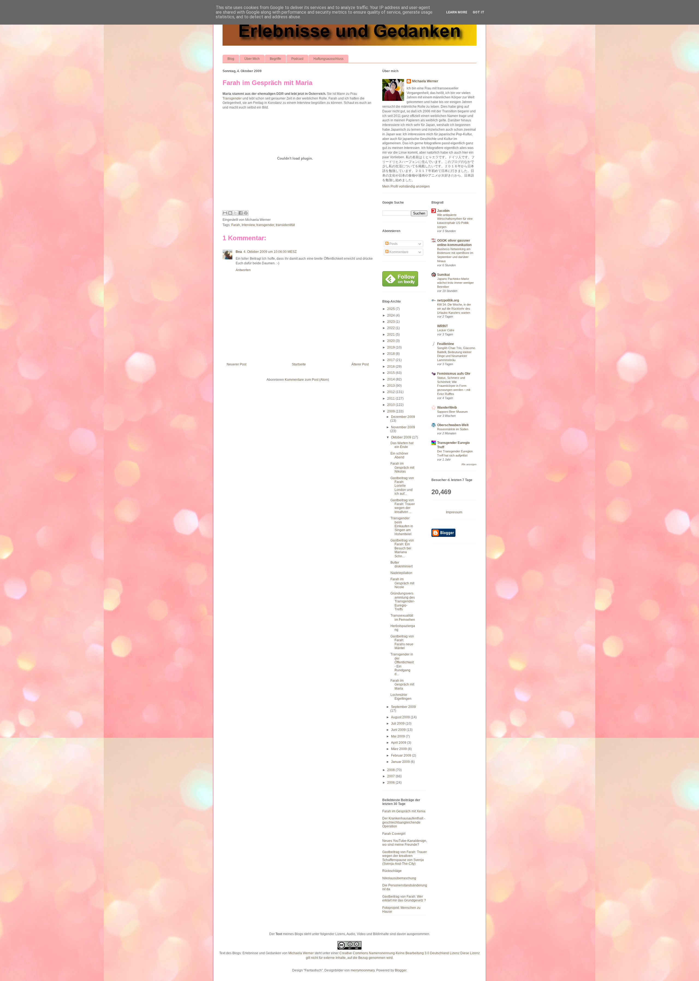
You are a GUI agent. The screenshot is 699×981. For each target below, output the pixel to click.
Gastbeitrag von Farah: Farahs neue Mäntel (402, 642)
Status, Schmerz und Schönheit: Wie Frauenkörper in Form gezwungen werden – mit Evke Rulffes (453, 386)
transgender (265, 225)
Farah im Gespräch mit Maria (267, 82)
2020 (391, 341)
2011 (391, 398)
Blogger (400, 970)
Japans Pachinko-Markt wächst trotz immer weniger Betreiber (455, 283)
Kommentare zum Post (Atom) (307, 380)
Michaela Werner (425, 81)
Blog (230, 59)
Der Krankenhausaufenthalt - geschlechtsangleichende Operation (403, 822)
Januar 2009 (401, 762)
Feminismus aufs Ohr (453, 374)
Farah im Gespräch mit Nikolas (402, 467)
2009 (391, 411)
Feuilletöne (445, 344)
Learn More (456, 12)
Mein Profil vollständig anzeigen (406, 186)
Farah (235, 225)
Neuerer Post (236, 364)
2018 (391, 354)
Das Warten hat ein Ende (401, 445)
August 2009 (401, 717)
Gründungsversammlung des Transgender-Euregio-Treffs (402, 601)
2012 (391, 392)
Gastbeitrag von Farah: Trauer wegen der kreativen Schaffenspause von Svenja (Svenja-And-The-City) (404, 858)
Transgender (232, 98)
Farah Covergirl (393, 834)
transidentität (285, 225)
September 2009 (403, 707)
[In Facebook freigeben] (240, 213)
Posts (393, 244)
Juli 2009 (398, 723)
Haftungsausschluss (328, 59)
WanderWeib (447, 407)
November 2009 (403, 427)
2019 (391, 347)
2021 (391, 334)
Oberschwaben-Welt (453, 425)
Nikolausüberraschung (399, 878)
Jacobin (443, 211)
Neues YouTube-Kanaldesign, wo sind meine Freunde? (404, 843)
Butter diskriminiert (401, 564)
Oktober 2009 (401, 437)
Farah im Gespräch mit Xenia (403, 811)
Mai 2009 (398, 736)
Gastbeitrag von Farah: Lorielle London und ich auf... (402, 486)
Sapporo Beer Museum (452, 411)
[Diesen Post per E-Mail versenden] (225, 213)
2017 (391, 360)
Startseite (299, 364)
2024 (391, 315)
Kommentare (398, 252)
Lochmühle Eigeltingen (400, 697)
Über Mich (252, 59)
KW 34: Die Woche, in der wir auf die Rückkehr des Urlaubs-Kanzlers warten (454, 308)
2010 (391, 405)
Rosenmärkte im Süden (452, 429)
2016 (391, 366)
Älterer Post (360, 364)
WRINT (442, 326)
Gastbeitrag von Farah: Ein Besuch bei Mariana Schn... (402, 548)
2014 (391, 379)
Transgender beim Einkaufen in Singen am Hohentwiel (401, 526)
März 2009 (399, 749)
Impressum (454, 512)
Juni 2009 (399, 730)
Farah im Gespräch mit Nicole (402, 583)
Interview (248, 225)
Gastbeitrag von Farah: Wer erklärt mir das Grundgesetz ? (404, 898)
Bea (239, 252)
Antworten (243, 270)
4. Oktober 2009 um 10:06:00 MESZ (270, 252)
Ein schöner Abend (399, 455)
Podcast (297, 59)
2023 (391, 322)
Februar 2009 (401, 755)
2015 (391, 373)
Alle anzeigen (468, 464)
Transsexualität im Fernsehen (402, 617)
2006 (391, 782)
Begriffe (275, 59)
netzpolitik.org (448, 300)
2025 (391, 309)
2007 (391, 776)
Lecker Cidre (445, 330)
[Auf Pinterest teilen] (245, 213)
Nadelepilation (401, 573)
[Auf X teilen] (235, 213)
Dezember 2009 (403, 417)
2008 (391, 770)
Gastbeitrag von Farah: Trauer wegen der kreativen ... (402, 506)
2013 (391, 386)
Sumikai (443, 275)
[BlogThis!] (230, 213)
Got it (478, 12)
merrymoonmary (363, 970)
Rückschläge (392, 871)
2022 (391, 328)
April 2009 (399, 743)
